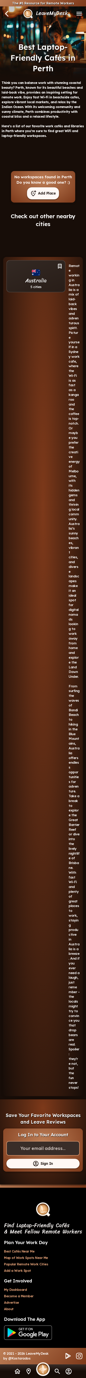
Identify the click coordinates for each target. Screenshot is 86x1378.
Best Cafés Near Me (19, 1251)
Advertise (11, 1303)
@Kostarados (19, 1358)
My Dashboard (15, 1290)
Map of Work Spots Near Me (26, 1258)
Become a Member (19, 1296)
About (9, 1309)
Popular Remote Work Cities (26, 1264)
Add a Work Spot (17, 1271)
